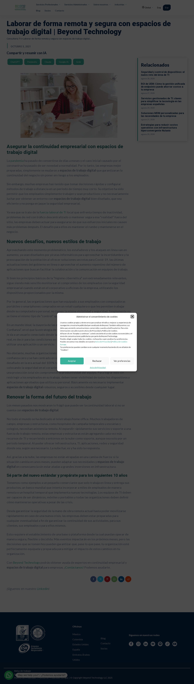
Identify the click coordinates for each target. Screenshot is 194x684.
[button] (132, 316)
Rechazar (97, 361)
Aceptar (72, 361)
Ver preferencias (122, 361)
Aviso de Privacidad (103, 342)
